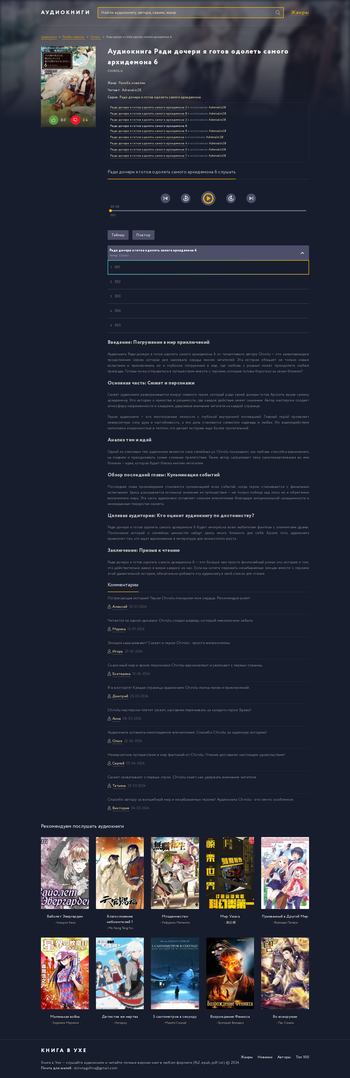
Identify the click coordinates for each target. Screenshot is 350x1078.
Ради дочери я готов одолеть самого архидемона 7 (148, 156)
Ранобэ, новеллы (132, 83)
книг (155, 1062)
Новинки (265, 1057)
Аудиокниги (65, 12)
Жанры (300, 12)
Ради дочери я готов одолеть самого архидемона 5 (148, 149)
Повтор (143, 235)
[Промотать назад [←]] (185, 198)
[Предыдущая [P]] (165, 198)
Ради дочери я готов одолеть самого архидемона (160, 97)
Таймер (118, 235)
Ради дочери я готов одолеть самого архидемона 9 (148, 131)
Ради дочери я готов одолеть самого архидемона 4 (148, 143)
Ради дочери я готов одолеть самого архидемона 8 (148, 113)
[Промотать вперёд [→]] (231, 198)
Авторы (284, 1057)
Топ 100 (302, 1057)
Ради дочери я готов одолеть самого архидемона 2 (148, 120)
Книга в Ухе (51, 1062)
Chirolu (115, 71)
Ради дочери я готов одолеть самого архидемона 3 (148, 107)
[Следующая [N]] (251, 198)
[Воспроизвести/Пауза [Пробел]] (208, 198)
